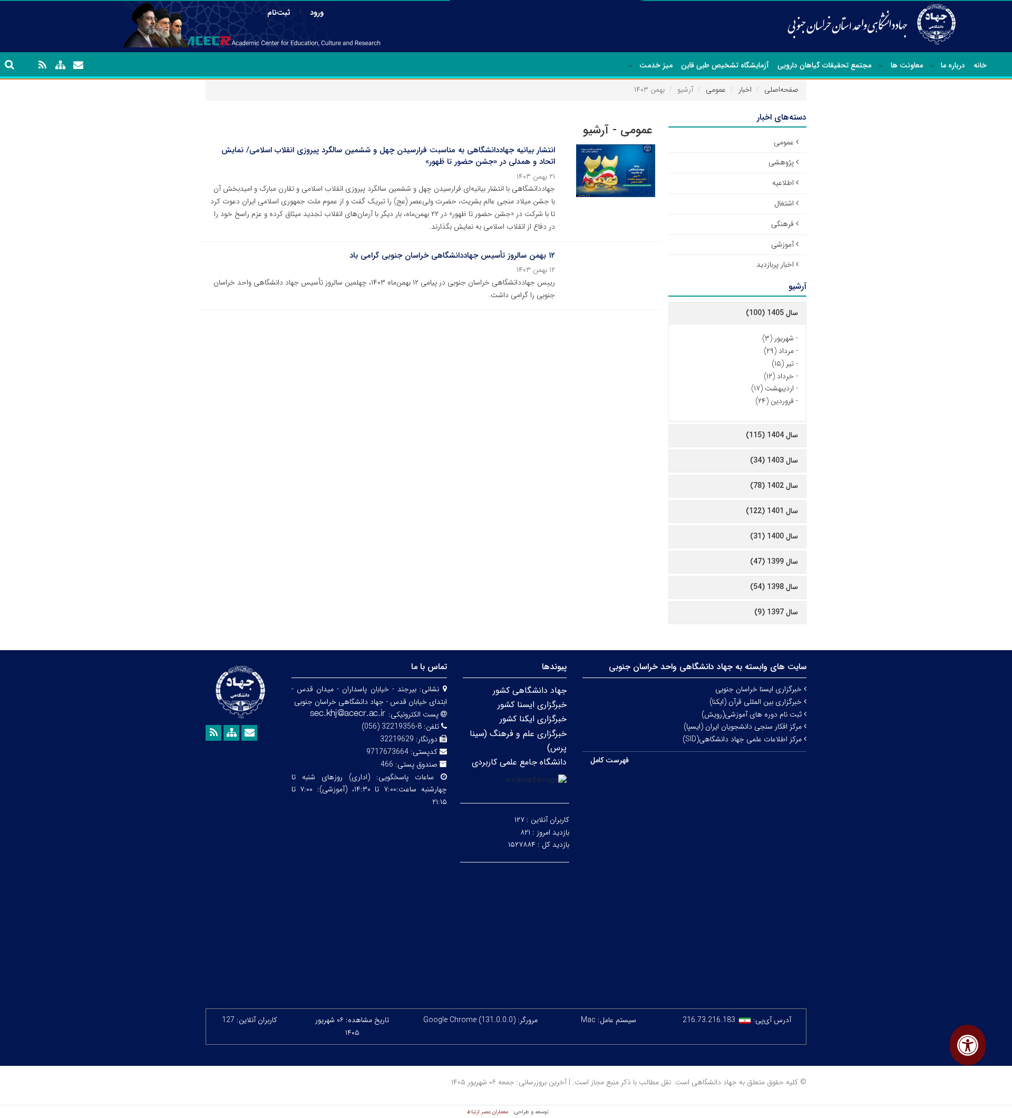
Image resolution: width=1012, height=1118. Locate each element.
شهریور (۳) (778, 338)
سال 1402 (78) (774, 486)
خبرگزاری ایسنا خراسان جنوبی (759, 689)
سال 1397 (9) (776, 612)
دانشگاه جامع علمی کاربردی (519, 762)
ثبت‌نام (278, 12)
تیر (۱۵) (783, 363)
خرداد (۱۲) (779, 376)
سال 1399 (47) (774, 561)
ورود (317, 12)
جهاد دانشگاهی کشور (530, 690)
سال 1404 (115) (772, 435)
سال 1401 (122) (772, 511)
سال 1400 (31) (774, 536)
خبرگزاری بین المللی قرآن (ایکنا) (756, 702)
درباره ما (953, 65)
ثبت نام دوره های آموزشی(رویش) (753, 714)
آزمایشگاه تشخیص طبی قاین (725, 65)
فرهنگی (782, 224)
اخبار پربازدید (775, 264)
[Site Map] (60, 65)
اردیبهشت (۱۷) (772, 388)
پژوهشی (781, 162)
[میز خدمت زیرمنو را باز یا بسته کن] (630, 66)
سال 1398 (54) (774, 587)
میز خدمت (656, 65)
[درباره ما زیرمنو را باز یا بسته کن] (932, 66)
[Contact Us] (78, 65)
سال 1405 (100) (772, 313)
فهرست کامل (609, 760)
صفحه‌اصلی (781, 89)
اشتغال (784, 203)
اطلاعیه (783, 183)
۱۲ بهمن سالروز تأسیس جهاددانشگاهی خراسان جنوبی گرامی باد (452, 255)
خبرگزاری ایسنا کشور (532, 704)
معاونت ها (907, 65)
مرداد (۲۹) (779, 351)
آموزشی (782, 244)
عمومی (716, 89)
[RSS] (42, 65)
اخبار (745, 89)
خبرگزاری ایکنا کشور (533, 718)
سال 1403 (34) (774, 460)
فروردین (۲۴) (774, 401)
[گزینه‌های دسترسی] (968, 1045)
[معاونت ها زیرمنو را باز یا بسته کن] (880, 66)
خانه (980, 65)
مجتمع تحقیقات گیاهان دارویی (824, 65)
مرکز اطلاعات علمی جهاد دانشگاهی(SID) (743, 739)
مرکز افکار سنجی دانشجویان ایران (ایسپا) (744, 726)
